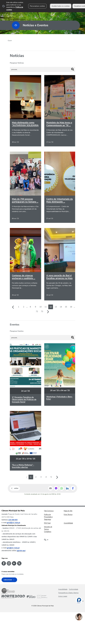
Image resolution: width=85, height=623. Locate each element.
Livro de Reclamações (8, 590)
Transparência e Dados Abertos (68, 593)
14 (61, 307)
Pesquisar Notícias (17, 63)
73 (42, 311)
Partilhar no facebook (73, 488)
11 (46, 307)
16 (71, 307)
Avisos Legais (62, 596)
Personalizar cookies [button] (37, 6)
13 (56, 307)
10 (40, 307)
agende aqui (21, 551)
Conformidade (73, 589)
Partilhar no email (50, 488)
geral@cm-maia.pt (13, 523)
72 (37, 311)
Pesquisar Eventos (17, 331)
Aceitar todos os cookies (61, 6)
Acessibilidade (62, 589)
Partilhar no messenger (56, 488)
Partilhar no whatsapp (61, 488)
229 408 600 (13, 520)
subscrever (8, 580)
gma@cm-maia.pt (13, 548)
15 (66, 307)
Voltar (16, 488)
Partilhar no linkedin (67, 488)
